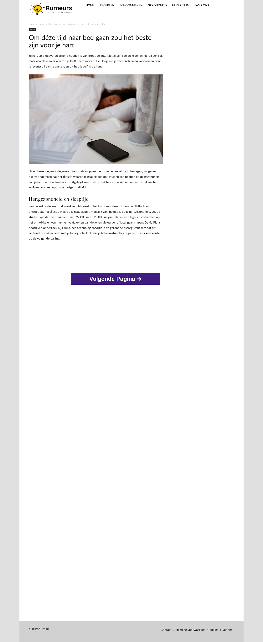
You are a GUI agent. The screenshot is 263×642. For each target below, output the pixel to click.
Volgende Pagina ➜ (115, 279)
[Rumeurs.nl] (52, 9)
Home (32, 24)
